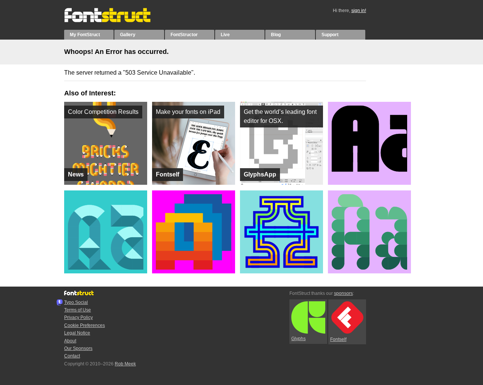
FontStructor (184, 34)
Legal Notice (77, 333)
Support (329, 34)
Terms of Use (77, 310)
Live (225, 34)
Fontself (338, 339)
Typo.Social (76, 302)
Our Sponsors (78, 348)
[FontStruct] (115, 20)
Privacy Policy (78, 317)
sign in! (358, 10)
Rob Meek (125, 364)
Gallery (127, 34)
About (70, 341)
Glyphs (298, 338)
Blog (276, 34)
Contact (72, 356)
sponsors (343, 293)
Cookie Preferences (84, 325)
